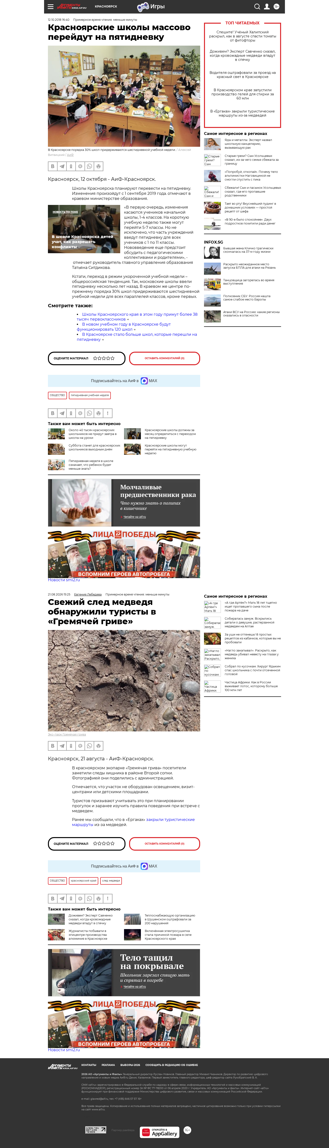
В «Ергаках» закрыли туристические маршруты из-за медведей (242, 113)
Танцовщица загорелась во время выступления (248, 282)
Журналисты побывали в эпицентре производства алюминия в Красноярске (88, 934)
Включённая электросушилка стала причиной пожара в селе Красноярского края (168, 934)
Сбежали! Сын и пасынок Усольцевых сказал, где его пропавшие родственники (253, 191)
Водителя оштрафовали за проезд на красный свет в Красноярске (243, 75)
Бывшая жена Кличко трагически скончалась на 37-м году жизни (248, 250)
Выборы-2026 (130, 1065)
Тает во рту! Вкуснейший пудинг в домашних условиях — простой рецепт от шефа (250, 207)
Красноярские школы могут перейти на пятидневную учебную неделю (170, 449)
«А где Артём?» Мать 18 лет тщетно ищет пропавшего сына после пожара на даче (251, 606)
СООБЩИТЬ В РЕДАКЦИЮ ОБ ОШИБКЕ (171, 1065)
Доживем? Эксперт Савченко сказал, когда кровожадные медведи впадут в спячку (243, 55)
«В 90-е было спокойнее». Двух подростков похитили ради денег (250, 221)
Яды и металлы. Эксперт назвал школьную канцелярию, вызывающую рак (248, 143)
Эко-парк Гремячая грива (67, 734)
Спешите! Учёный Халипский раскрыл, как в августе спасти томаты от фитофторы (242, 36)
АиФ (70, 155)
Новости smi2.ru (64, 580)
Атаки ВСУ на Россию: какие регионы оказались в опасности (251, 313)
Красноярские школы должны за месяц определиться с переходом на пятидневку (170, 434)
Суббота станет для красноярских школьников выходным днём (94, 447)
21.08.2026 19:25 (59, 594)
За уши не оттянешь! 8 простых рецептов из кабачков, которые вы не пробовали (253, 638)
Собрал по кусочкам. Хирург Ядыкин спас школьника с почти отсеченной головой (253, 670)
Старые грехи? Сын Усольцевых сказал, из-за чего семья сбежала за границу (252, 159)
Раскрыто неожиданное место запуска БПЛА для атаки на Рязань (249, 266)
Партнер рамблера (123, 1130)
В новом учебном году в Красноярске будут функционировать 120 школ (124, 327)
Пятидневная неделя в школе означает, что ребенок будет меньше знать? (91, 464)
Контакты (88, 1065)
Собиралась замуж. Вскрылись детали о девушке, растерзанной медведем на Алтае (249, 622)
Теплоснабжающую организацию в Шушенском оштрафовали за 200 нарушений (170, 919)
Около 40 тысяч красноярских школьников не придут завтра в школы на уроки (93, 434)
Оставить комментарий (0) (164, 358)
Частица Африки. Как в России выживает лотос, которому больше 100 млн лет (251, 686)
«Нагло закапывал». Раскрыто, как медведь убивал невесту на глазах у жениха (252, 654)
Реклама (108, 1065)
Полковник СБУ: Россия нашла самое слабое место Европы (246, 297)
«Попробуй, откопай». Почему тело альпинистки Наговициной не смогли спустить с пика (251, 175)
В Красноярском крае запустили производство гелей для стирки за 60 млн (242, 94)
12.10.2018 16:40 (58, 19)
